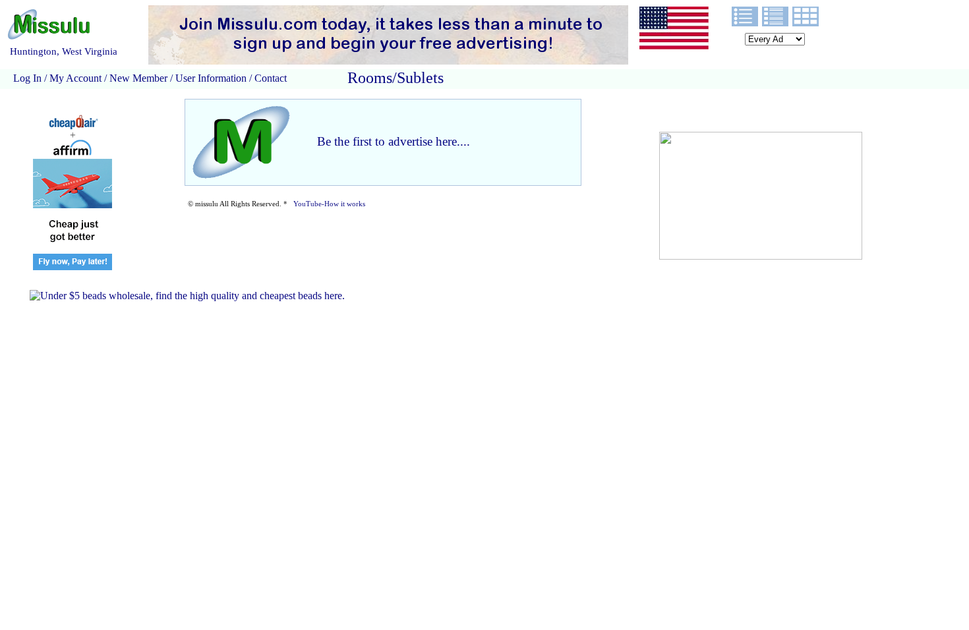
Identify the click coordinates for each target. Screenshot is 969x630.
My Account (75, 78)
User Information (211, 78)
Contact (269, 78)
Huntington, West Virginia (63, 51)
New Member (138, 78)
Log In (27, 78)
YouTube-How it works (329, 204)
